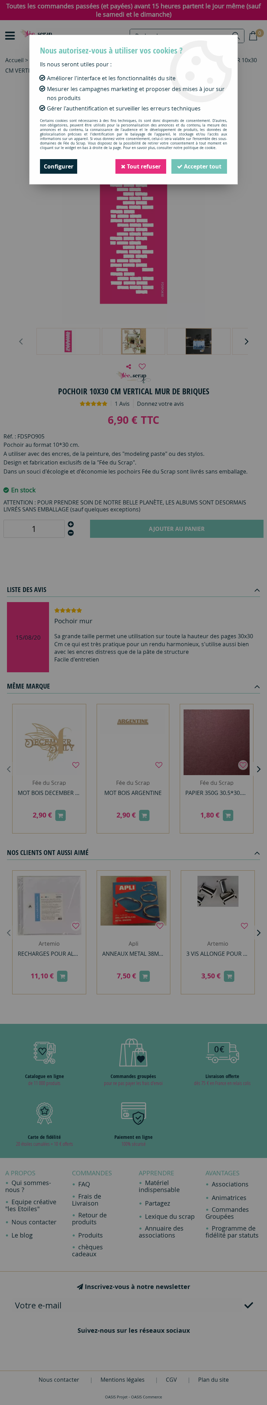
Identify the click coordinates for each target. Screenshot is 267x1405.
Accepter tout (202, 166)
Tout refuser (143, 166)
